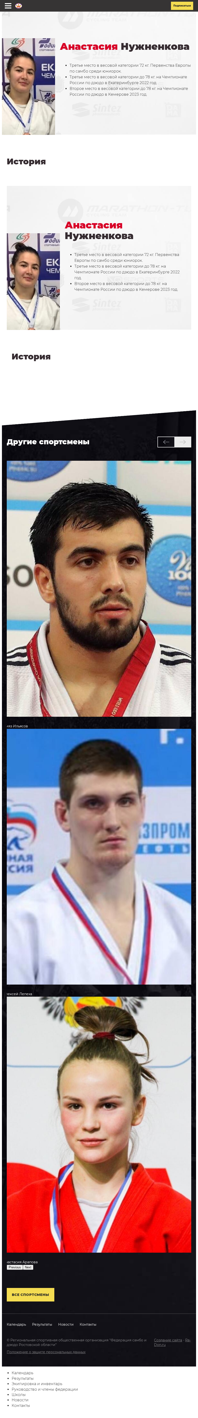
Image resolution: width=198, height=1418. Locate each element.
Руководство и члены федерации (45, 1389)
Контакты (88, 1324)
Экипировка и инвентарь (37, 1383)
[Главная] (18, 6)
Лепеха (17, 994)
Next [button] (28, 1267)
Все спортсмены (30, 1295)
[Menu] (8, 5)
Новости (66, 1324)
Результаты (42, 1324)
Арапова (20, 1262)
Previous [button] (15, 1267)
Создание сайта (168, 1340)
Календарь (16, 1324)
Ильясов (15, 726)
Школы (19, 1394)
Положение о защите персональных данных (46, 1352)
